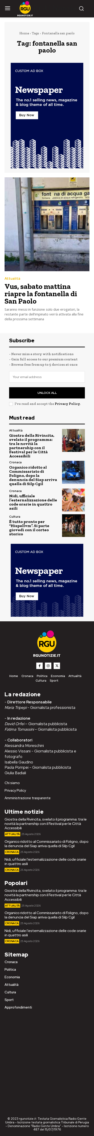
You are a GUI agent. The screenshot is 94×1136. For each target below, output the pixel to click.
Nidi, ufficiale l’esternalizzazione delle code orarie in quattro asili (33, 502)
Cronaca (15, 462)
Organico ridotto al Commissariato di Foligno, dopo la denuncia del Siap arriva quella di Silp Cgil (33, 475)
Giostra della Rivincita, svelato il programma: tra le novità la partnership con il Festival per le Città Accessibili (31, 446)
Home (24, 33)
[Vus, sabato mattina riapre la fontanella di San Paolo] (47, 224)
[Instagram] (48, 666)
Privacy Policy (67, 404)
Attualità (12, 278)
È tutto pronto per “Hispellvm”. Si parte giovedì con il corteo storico (29, 527)
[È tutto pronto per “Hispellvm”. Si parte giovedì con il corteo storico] (73, 525)
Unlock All (47, 393)
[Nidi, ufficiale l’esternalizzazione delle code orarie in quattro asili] (73, 500)
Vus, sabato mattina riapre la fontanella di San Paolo (41, 293)
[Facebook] (39, 666)
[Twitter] (57, 666)
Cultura (14, 516)
